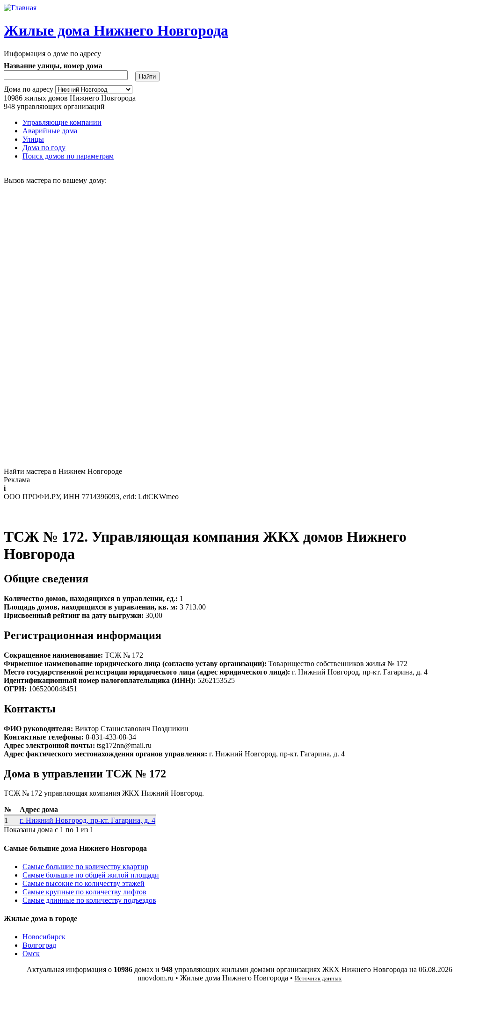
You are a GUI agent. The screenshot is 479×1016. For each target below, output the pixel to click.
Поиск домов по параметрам (68, 156)
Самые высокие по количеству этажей (83, 883)
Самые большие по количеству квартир (85, 867)
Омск (31, 954)
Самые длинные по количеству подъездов (89, 900)
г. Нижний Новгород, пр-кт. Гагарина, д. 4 (87, 820)
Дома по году (43, 148)
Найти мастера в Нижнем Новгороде (63, 471)
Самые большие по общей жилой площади (90, 875)
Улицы (33, 139)
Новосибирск (43, 937)
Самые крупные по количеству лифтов (84, 892)
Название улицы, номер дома (53, 66)
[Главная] (20, 8)
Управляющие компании (62, 122)
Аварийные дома (49, 131)
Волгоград (39, 945)
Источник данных (318, 978)
